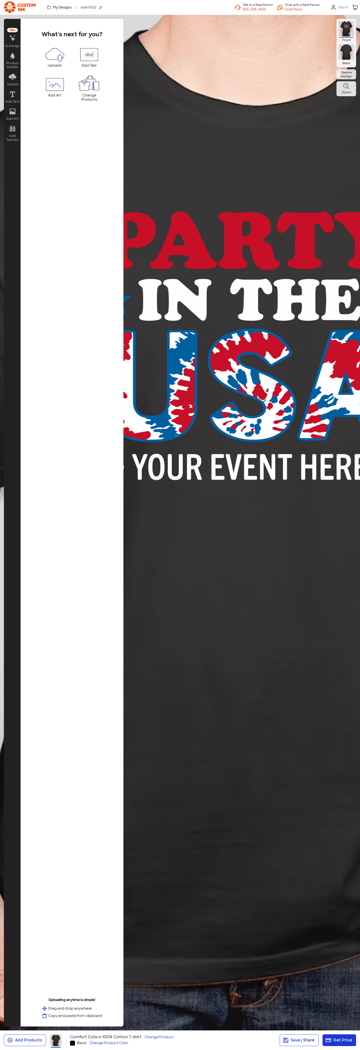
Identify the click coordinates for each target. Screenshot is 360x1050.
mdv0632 (88, 7)
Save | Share (302, 1040)
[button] (302, 9)
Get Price (342, 1040)
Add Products (28, 1040)
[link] (20, 7)
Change (158, 1037)
